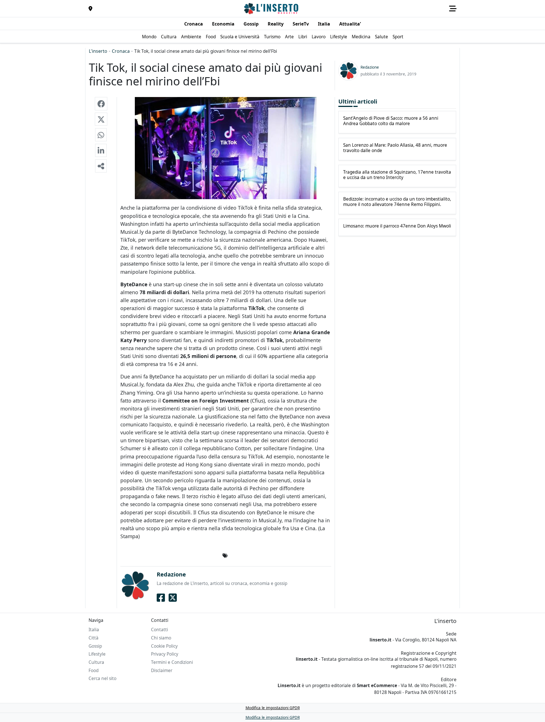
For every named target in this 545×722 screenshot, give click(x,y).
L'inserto (98, 51)
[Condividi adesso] (101, 165)
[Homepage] (272, 8)
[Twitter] (173, 598)
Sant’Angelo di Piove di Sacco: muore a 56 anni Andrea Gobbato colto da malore (390, 121)
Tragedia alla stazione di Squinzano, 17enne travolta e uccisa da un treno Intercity (397, 175)
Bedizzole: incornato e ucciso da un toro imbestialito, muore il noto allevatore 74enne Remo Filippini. (397, 202)
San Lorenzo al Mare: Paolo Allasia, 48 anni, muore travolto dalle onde (395, 148)
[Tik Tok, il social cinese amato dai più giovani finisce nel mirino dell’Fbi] (101, 103)
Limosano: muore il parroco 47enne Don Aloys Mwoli (397, 226)
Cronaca (121, 51)
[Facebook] (161, 598)
